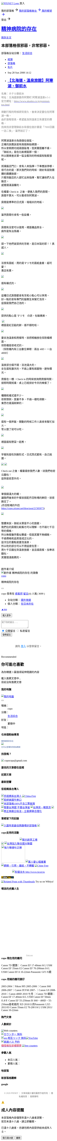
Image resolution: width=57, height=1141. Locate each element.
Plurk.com (29, 955)
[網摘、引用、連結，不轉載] (17, 865)
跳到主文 (6, 37)
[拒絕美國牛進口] (11, 800)
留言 (25, 593)
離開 (18, 1138)
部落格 (11, 63)
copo (3, 576)
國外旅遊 (26, 600)
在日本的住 (27, 603)
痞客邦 (19, 593)
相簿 (10, 59)
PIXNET (14, 1093)
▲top (4, 609)
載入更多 (7, 615)
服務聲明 (34, 1096)
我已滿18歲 (8, 1138)
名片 (10, 67)
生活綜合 (27, 53)
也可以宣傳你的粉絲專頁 (10, 747)
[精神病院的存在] (2, 744)
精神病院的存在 (19, 29)
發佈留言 (7, 635)
